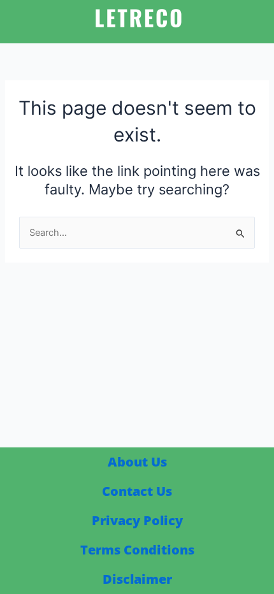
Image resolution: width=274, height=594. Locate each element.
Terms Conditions (137, 549)
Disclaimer (137, 579)
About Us (137, 461)
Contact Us (137, 491)
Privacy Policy (137, 520)
